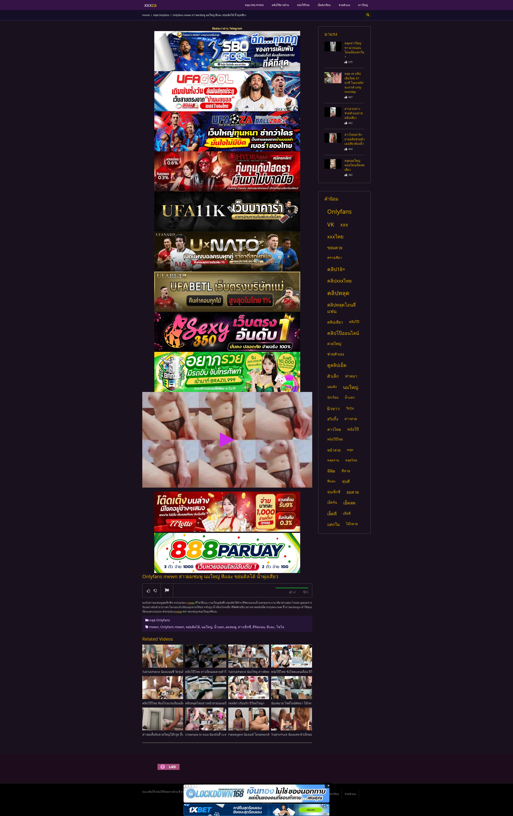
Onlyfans (339, 212)
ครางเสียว (334, 257)
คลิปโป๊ (354, 321)
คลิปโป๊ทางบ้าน (280, 5)
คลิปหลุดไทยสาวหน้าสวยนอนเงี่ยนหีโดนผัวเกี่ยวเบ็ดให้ (220, 703)
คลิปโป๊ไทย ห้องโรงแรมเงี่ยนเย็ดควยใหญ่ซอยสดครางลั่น (179, 703)
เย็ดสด (349, 503)
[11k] (227, 211)
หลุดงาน (333, 460)
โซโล (280, 627)
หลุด (350, 449)
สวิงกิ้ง (332, 419)
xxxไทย (335, 236)
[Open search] (368, 15)
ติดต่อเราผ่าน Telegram (227, 28)
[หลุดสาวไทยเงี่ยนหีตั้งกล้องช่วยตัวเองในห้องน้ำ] (332, 46)
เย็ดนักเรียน (324, 5)
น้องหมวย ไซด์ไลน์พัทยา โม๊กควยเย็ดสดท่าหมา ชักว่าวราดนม (311, 703)
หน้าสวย (334, 450)
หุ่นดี (346, 481)
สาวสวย (350, 418)
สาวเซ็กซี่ (244, 627)
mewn (154, 627)
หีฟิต (331, 471)
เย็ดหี (332, 513)
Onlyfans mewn (172, 627)
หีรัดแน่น (258, 627)
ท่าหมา (351, 376)
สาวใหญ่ (363, 5)
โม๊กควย (352, 523)
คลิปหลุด (338, 293)
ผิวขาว (333, 408)
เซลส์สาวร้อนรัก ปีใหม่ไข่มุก (246, 703)
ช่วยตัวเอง (344, 5)
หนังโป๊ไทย (303, 5)
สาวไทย (334, 429)
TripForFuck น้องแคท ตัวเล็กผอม (292, 734)
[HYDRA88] (227, 171)
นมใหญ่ (206, 627)
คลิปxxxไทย (339, 280)
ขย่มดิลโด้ (193, 627)
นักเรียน (332, 397)
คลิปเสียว (335, 322)
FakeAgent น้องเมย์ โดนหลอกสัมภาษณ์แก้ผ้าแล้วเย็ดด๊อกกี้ (266, 734)
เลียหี (346, 513)
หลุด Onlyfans (254, 5)
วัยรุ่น (350, 408)
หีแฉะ (271, 627)
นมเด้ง (332, 386)
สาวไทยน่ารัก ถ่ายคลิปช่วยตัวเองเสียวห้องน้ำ (354, 139)
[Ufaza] (227, 131)
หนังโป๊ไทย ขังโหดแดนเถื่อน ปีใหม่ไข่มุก (297, 672)
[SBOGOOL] (227, 51)
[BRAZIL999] (227, 372)
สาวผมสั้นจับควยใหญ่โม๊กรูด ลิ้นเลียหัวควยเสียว (173, 734)
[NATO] (227, 252)
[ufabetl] (227, 292)
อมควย (352, 492)
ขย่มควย (334, 247)
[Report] (167, 590)
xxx (344, 224)
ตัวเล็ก (333, 376)
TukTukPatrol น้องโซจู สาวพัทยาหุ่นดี (252, 672)
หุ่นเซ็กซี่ (333, 491)
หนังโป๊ (353, 429)
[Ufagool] (227, 91)
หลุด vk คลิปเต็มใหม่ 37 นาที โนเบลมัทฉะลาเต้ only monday (353, 83)
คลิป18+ (336, 269)
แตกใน (333, 524)
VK (330, 224)
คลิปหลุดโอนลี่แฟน (341, 308)
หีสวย (345, 470)
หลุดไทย (351, 460)
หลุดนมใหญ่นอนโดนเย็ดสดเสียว (354, 165)
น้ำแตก (219, 627)
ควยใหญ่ (334, 343)
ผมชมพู (231, 627)
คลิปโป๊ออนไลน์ (343, 333)
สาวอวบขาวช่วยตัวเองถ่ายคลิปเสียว (353, 113)
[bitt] (227, 332)
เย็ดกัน (332, 502)
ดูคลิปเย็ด (336, 365)
